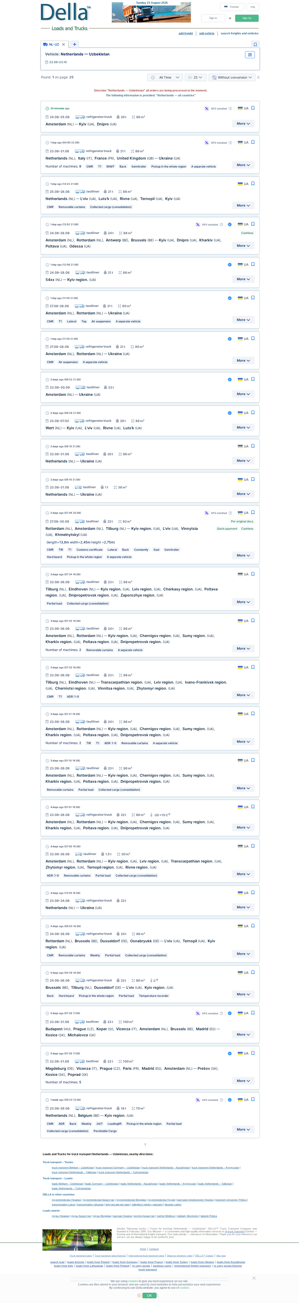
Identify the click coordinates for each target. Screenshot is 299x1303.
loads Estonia (75, 1262)
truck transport (148, 1269)
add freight (186, 33)
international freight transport (192, 1265)
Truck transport (52, 1162)
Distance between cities (179, 1255)
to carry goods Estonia (228, 1265)
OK (149, 1295)
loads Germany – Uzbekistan (101, 1183)
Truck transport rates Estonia (110, 1255)
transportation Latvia (63, 1204)
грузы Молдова (102, 1216)
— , (81, 124)
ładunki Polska (209, 1216)
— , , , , (113, 199)
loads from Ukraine (202, 1262)
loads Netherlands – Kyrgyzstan (178, 1183)
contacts (154, 1249)
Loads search (51, 1210)
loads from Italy (63, 1265)
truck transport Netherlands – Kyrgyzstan (215, 1167)
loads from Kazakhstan (231, 1262)
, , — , (109, 988)
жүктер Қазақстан (144, 1216)
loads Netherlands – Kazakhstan (139, 1183)
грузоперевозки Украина (66, 1199)
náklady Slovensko (188, 1216)
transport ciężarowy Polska (230, 1199)
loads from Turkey (177, 1262)
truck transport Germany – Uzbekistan (118, 1167)
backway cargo (162, 1265)
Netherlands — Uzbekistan (77, 54)
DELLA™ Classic (204, 1255)
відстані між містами (118, 1204)
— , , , (94, 428)
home (143, 1249)
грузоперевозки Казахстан (98, 1199)
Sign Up (246, 18)
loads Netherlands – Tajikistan (215, 1183)
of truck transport (235, 1231)
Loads (68, 1178)
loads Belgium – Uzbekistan (67, 1183)
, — (88, 313)
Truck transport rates (81, 1255)
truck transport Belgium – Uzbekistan (73, 1167)
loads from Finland (117, 1265)
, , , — (113, 158)
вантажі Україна (122, 1216)
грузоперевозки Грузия (161, 1199)
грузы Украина (60, 1216)
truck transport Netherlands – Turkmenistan (123, 1172)
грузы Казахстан (81, 1216)
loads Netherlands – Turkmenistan (71, 1188)
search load (57, 1262)
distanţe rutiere (173, 1204)
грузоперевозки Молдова (131, 1199)
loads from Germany (125, 1262)
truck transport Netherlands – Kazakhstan (166, 1167)
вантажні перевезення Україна (195, 1199)
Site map (221, 1255)
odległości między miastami (147, 1204)
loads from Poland (98, 1262)
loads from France (151, 1262)
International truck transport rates (146, 1255)
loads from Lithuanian (89, 1265)
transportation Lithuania (90, 1204)
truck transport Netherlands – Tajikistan (74, 1172)
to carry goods (141, 1265)
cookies (133, 1281)
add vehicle (206, 33)
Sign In (213, 18)
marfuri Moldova (166, 1216)
